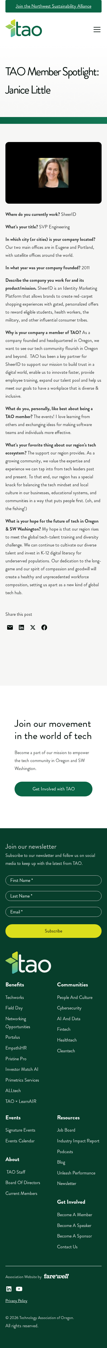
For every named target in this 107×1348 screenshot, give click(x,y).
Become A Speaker (74, 1225)
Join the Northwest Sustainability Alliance (53, 6)
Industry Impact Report (78, 1141)
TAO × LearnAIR (21, 1101)
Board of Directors (22, 1182)
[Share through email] (10, 627)
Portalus (12, 1037)
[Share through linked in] (21, 627)
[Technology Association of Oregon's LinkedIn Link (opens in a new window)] (8, 1289)
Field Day (14, 1008)
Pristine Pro (16, 1058)
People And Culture (74, 997)
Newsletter (66, 1183)
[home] (23, 29)
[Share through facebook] (44, 627)
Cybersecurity (69, 1008)
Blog (61, 1162)
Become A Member (74, 1214)
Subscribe (53, 931)
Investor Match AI (22, 1069)
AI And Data (68, 1018)
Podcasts (65, 1151)
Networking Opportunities (17, 1022)
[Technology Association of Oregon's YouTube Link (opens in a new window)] (19, 1289)
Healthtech (67, 1040)
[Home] (28, 962)
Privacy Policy (16, 1300)
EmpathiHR (16, 1048)
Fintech (63, 1029)
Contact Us (67, 1246)
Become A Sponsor (74, 1236)
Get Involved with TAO (54, 789)
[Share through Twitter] (32, 627)
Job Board (66, 1130)
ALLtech (13, 1090)
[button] (96, 29)
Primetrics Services (22, 1080)
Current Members (21, 1193)
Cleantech (66, 1050)
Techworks (14, 997)
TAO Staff (15, 1172)
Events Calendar (20, 1141)
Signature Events (20, 1130)
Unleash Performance (76, 1173)
